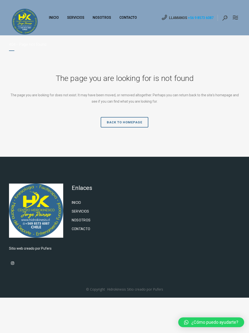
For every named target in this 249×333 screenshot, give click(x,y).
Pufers (46, 248)
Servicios (80, 211)
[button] (211, 322)
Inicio (76, 203)
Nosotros (81, 220)
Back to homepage (124, 122)
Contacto (81, 229)
